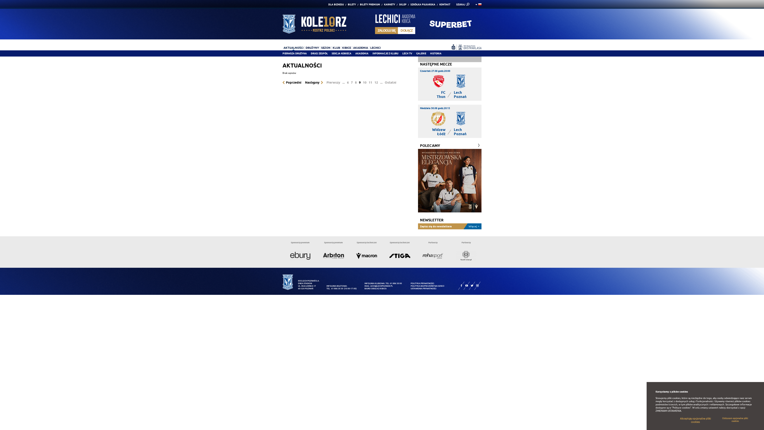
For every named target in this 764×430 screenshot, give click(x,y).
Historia (435, 53)
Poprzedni (293, 82)
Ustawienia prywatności (423, 288)
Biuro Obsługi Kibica (375, 288)
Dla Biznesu (336, 4)
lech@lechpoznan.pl (381, 286)
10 (364, 82)
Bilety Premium (370, 4)
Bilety (352, 4)
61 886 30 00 (396, 283)
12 (376, 82)
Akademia (361, 53)
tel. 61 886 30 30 (334, 288)
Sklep (402, 4)
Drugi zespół (319, 53)
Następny (312, 82)
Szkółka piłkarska (422, 4)
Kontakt (444, 4)
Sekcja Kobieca (341, 53)
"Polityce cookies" (681, 407)
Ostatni (390, 82)
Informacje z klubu (385, 53)
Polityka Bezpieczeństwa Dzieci (427, 286)
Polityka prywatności (422, 283)
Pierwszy (333, 82)
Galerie (421, 53)
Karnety (389, 4)
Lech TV (407, 53)
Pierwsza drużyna (295, 53)
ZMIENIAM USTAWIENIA (668, 410)
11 (370, 82)
